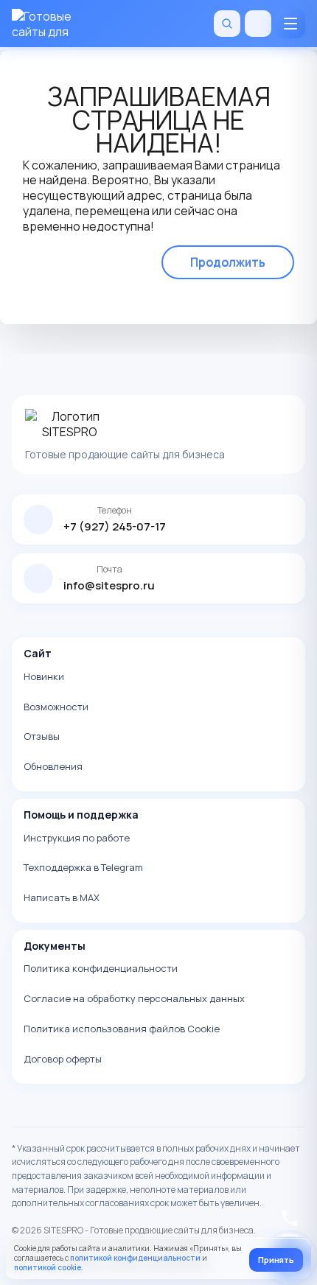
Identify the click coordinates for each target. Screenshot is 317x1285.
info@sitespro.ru (109, 585)
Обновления (53, 766)
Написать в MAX (62, 897)
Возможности (56, 706)
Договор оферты (63, 1058)
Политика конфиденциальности (101, 968)
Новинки (44, 676)
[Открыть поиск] (227, 23)
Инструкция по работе (77, 837)
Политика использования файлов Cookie (122, 1028)
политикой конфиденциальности (135, 1258)
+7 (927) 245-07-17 (114, 526)
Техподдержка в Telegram (83, 867)
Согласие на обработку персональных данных (134, 998)
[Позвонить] (258, 23)
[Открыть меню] (290, 23)
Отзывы (42, 736)
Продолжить (227, 262)
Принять (276, 1259)
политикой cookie (47, 1267)
